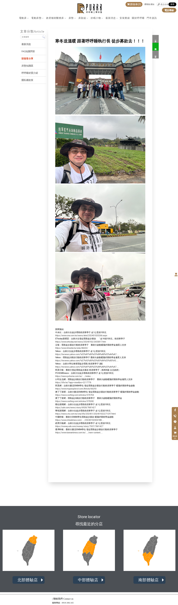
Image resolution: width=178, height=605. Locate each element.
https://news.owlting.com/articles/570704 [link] (74, 395)
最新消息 (111, 18)
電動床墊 (36, 18)
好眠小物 (96, 18)
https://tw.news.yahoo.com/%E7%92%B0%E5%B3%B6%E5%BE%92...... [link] (86, 360)
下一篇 (155, 54)
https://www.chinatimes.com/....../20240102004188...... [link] (79, 420)
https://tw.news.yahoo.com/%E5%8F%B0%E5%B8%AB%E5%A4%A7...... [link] (87, 354)
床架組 (82, 18)
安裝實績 (125, 18)
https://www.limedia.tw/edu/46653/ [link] (71, 348)
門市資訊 (152, 18)
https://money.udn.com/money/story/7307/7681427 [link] (79, 426)
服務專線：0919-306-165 (63, 603)
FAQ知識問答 (28, 51)
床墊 (71, 18)
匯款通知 (150, 4)
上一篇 (155, 39)
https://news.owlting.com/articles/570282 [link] (74, 401)
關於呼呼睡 (138, 18)
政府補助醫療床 (55, 18)
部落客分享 (27, 58)
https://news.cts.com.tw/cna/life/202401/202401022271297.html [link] (85, 414)
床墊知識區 (27, 65)
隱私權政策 (27, 80)
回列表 (155, 47)
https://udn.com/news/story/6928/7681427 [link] (75, 407)
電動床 (23, 18)
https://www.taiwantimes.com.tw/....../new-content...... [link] (79, 432)
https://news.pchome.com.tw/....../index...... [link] (74, 376)
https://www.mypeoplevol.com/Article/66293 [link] (76, 389)
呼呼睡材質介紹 (30, 72)
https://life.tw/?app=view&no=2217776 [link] (73, 382)
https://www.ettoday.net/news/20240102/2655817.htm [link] (80, 342)
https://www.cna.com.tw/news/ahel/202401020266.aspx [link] (81, 335)
